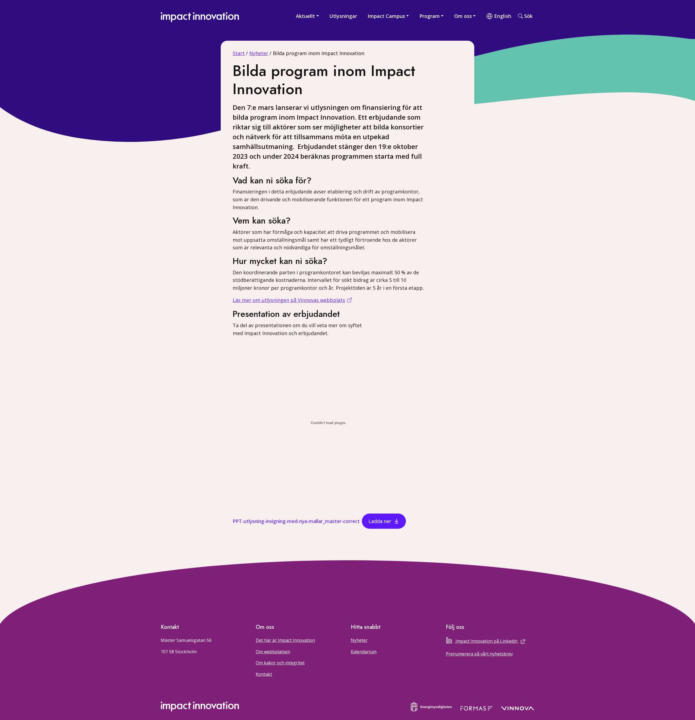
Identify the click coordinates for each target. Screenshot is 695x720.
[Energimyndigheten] (431, 706)
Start (239, 53)
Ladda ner (379, 521)
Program (429, 16)
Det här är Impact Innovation (285, 640)
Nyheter (258, 53)
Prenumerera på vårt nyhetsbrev (479, 654)
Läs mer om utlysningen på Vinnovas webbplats (289, 300)
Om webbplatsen (273, 652)
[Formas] (476, 708)
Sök (528, 16)
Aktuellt (305, 16)
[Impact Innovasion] (200, 706)
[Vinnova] (517, 708)
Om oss (463, 16)
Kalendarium (364, 652)
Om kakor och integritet (280, 663)
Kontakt (264, 674)
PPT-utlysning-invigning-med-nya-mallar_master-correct (296, 521)
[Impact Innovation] (200, 15)
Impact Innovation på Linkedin (495, 640)
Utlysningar (343, 16)
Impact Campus (386, 16)
